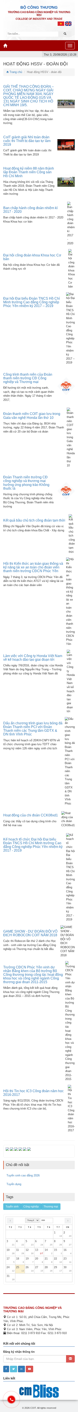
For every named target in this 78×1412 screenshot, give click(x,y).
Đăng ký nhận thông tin (19, 1351)
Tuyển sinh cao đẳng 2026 (23, 1175)
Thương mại (51, 1206)
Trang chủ (15, 72)
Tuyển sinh (12, 1206)
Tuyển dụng (13, 1184)
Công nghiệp (31, 1206)
